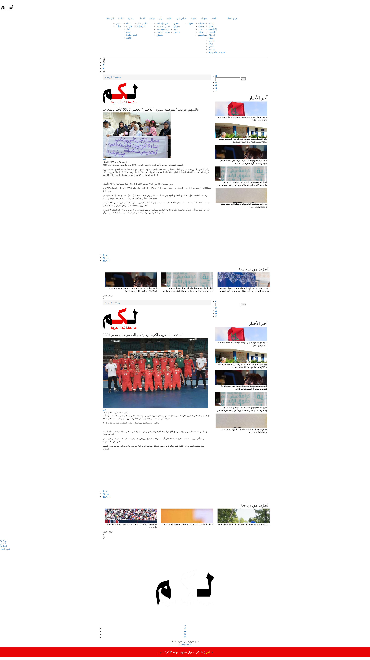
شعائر (200, 31)
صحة (128, 31)
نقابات (128, 37)
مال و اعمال (142, 23)
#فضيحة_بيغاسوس (217, 52)
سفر (200, 29)
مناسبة (201, 26)
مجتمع (131, 18)
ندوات (167, 29)
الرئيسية (110, 18)
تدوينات (160, 31)
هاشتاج (160, 34)
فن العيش (202, 34)
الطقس (212, 31)
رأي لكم (160, 23)
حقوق (190, 23)
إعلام (211, 23)
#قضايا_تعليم (131, 34)
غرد (106, 254)
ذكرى (211, 40)
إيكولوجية (213, 29)
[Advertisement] (156, 233)
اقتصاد (142, 18)
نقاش (167, 26)
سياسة (121, 18)
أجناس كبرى (181, 18)
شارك (106, 257)
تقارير (118, 23)
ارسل (107, 260)
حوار (176, 29)
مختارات (201, 23)
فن (166, 23)
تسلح (211, 37)
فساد (211, 26)
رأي (160, 18)
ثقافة (169, 18)
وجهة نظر (161, 29)
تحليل (118, 26)
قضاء (128, 23)
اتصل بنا (3, 546)
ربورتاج (177, 26)
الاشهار (3, 543)
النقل (128, 29)
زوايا (211, 43)
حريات (193, 18)
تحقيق (176, 23)
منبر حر (160, 26)
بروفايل (177, 31)
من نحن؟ (4, 540)
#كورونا (212, 34)
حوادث (129, 26)
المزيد (213, 18)
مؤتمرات (141, 26)
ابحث (243, 79)
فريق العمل (232, 18)
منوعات (203, 18)
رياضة (152, 18)
